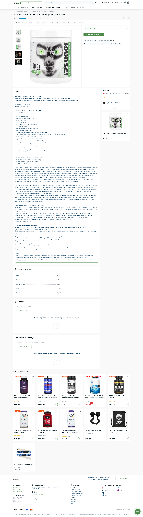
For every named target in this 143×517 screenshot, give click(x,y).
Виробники (73, 501)
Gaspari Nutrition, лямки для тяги (23, 464)
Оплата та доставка (22, 7)
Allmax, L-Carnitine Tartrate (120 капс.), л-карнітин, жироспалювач (47, 396)
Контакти (81, 7)
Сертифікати (73, 487)
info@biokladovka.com (38, 494)
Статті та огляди (70, 7)
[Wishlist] (33, 376)
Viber (121, 490)
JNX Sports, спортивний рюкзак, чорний (118, 431)
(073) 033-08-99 (17, 491)
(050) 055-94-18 (17, 487)
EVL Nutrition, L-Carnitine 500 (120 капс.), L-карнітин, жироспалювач (95, 396)
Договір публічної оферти (77, 491)
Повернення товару (75, 489)
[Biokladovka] (42, 479)
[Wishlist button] (126, 28)
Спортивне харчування (21, 11)
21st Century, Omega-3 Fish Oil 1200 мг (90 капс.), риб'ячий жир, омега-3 (71, 432)
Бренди (41, 7)
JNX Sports (22, 18)
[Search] (92, 3)
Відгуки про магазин (54, 7)
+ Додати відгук (23, 310)
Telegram (122, 487)
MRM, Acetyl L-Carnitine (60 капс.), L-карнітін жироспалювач (24, 396)
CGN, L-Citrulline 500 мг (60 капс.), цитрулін (119, 396)
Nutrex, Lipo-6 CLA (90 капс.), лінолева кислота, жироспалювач (71, 396)
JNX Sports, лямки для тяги (93, 430)
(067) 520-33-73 (17, 489)
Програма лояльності (76, 495)
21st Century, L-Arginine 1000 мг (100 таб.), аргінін (23, 431)
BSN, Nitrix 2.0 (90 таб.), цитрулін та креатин (47, 431)
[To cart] (32, 404)
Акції (33, 7)
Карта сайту (73, 499)
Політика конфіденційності (77, 493)
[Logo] (16, 3)
